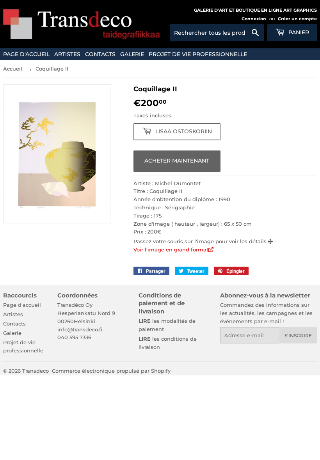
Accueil (12, 68)
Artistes (67, 54)
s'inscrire (298, 335)
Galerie (132, 54)
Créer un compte (297, 18)
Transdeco (35, 371)
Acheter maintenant (176, 160)
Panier (298, 32)
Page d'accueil (26, 54)
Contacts (100, 54)
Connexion (254, 18)
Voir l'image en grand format (170, 249)
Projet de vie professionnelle (198, 54)
